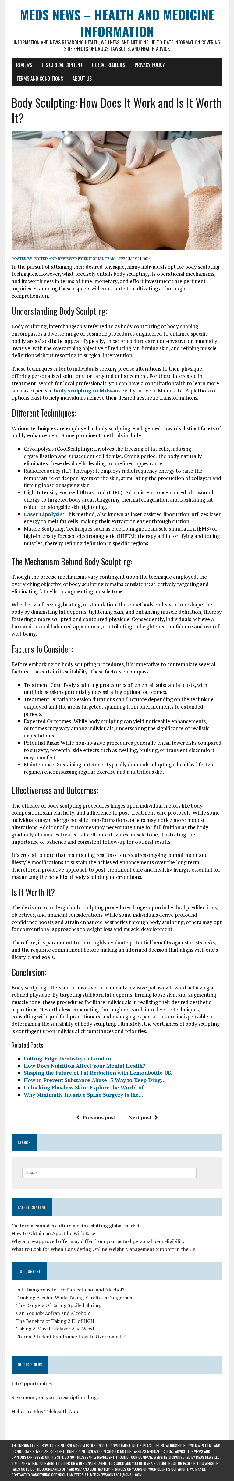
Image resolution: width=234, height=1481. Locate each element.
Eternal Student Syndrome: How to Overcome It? (71, 1336)
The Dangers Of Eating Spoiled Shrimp (58, 1305)
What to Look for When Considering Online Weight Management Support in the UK (104, 1249)
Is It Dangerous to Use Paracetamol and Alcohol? (70, 1289)
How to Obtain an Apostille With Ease (53, 1233)
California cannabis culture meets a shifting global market (76, 1225)
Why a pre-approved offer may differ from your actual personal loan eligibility (98, 1241)
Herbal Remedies (108, 65)
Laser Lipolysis (43, 514)
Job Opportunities (32, 1383)
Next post (140, 1117)
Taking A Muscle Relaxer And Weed (55, 1328)
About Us (82, 78)
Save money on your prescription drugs (55, 1397)
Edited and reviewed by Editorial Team (74, 258)
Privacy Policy (150, 65)
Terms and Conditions (39, 78)
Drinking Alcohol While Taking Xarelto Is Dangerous (74, 1297)
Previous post (99, 1117)
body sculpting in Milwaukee (90, 390)
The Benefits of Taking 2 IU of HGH (55, 1321)
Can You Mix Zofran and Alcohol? (53, 1313)
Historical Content (62, 65)
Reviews (24, 65)
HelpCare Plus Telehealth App (45, 1411)
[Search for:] (109, 1172)
